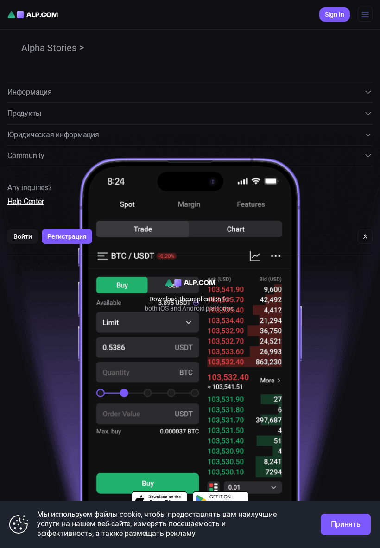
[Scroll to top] (365, 236)
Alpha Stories (48, 47)
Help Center (25, 201)
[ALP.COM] (32, 14)
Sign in (334, 14)
